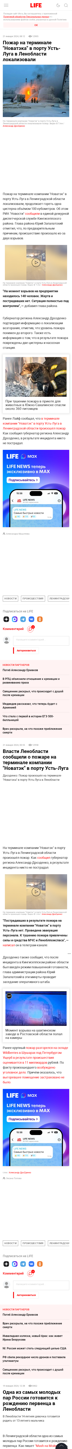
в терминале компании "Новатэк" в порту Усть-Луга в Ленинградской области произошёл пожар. (34, 423)
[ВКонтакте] (31, 619)
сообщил (43, 857)
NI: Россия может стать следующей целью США (34, 1348)
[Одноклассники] (39, 619)
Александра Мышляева (18, 533)
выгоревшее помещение (21, 1077)
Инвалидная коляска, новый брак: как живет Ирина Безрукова (33, 1337)
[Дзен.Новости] (6, 619)
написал (9, 945)
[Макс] (14, 619)
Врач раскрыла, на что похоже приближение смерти (32, 730)
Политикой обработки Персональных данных (26, 16)
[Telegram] (23, 619)
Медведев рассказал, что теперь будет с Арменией (30, 705)
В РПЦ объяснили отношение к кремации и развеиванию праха (31, 680)
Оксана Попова (13, 1178)
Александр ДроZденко (14, 125)
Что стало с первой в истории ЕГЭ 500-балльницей (28, 718)
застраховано (50, 1077)
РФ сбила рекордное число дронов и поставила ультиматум (34, 1359)
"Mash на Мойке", (48, 1446)
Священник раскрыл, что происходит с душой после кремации (33, 693)
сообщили (32, 213)
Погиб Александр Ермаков (20, 670)
